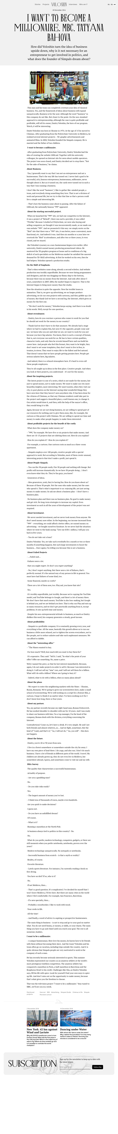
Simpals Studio (66, 992)
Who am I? (83, 4)
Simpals (86, 992)
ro (112, 4)
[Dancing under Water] (75, 1024)
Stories (37, 4)
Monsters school (45, 995)
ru (109, 4)
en (115, 4)
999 (48, 992)
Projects (46, 4)
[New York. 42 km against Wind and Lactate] (42, 1027)
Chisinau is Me (78, 992)
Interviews (73, 4)
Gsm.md (42, 992)
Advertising (55, 992)
